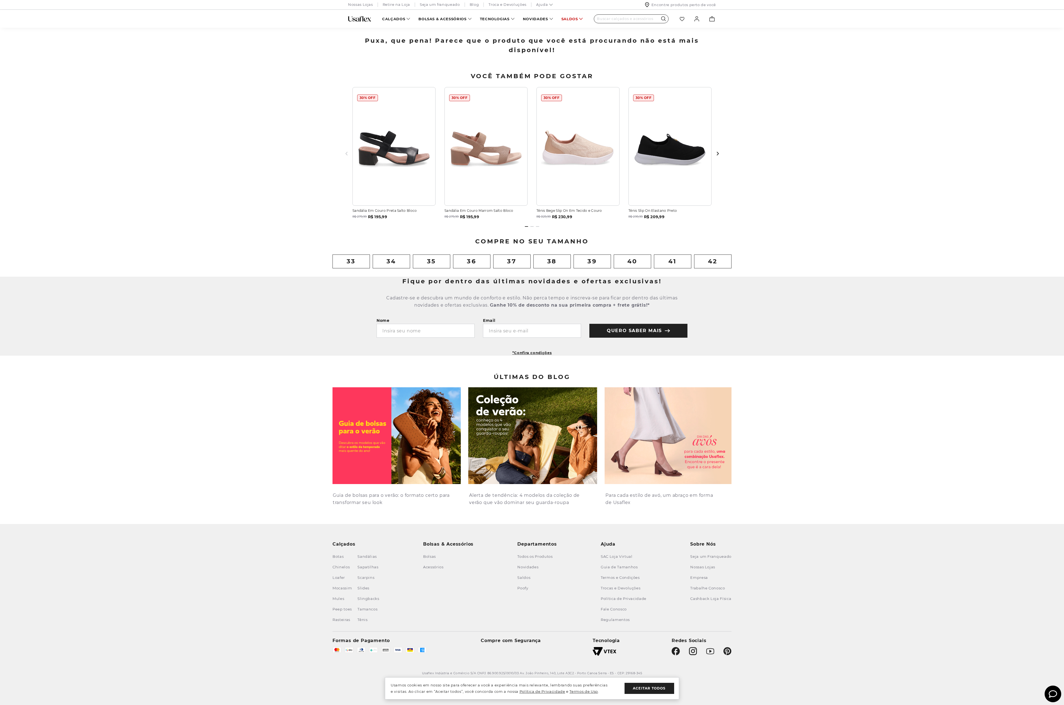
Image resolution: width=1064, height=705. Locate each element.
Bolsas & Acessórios (442, 19)
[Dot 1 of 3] (526, 226)
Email (489, 320)
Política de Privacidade (542, 691)
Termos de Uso (583, 691)
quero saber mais (634, 330)
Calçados (393, 19)
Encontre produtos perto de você (683, 4)
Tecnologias (495, 19)
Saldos (569, 19)
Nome (383, 320)
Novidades (535, 19)
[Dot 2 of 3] (532, 226)
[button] (532, 351)
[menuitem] (396, 19)
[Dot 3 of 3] (537, 226)
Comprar (394, 194)
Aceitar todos (649, 688)
